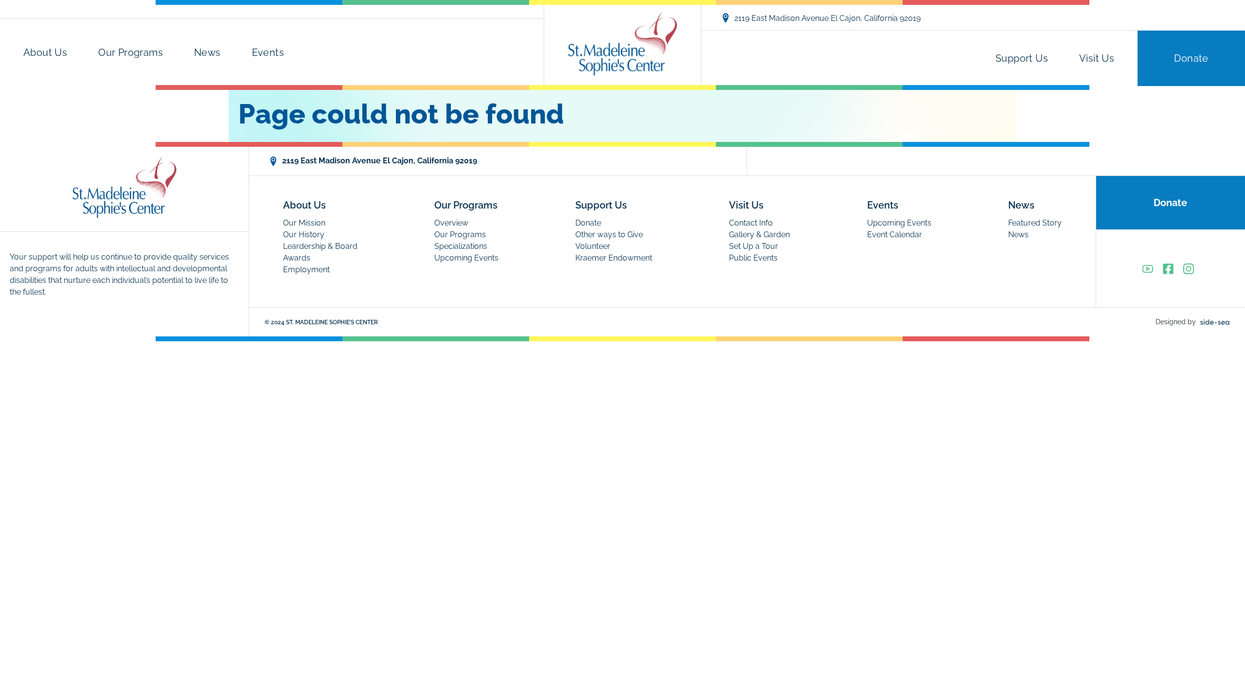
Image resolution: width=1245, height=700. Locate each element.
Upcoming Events (466, 257)
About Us (45, 52)
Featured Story (1035, 223)
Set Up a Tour (753, 246)
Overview (451, 223)
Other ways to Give (609, 234)
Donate (1191, 58)
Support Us (1022, 58)
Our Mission (304, 223)
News (207, 52)
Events (268, 52)
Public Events (753, 257)
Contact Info (751, 223)
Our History (303, 234)
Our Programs (130, 52)
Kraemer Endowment (613, 257)
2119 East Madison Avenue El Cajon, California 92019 (827, 18)
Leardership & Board (320, 246)
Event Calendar (894, 234)
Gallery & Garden (759, 234)
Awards (296, 257)
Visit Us (1096, 58)
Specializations (460, 246)
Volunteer (592, 246)
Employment (306, 269)
